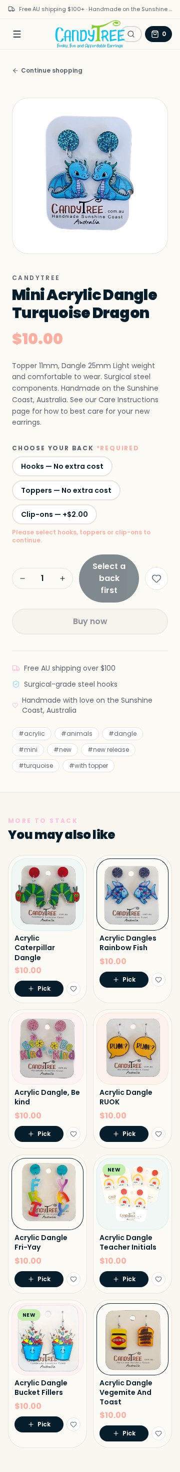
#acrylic (31, 733)
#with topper (88, 765)
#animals (76, 733)
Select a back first (109, 578)
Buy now (90, 621)
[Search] (131, 34)
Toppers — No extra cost (66, 490)
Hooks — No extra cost (62, 466)
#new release (108, 749)
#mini (28, 749)
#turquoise (35, 765)
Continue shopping (51, 71)
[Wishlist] (156, 578)
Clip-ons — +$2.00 (54, 514)
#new (63, 749)
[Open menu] (17, 34)
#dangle (122, 733)
